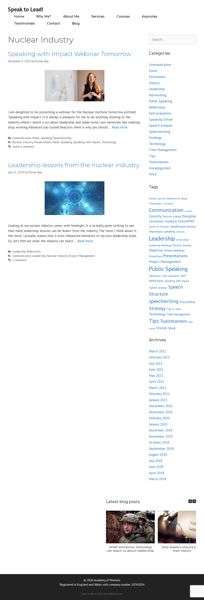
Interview (180, 231)
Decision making (171, 216)
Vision (161, 327)
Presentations (42, 142)
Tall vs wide (174, 309)
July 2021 (155, 363)
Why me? (43, 16)
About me (71, 16)
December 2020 (160, 406)
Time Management (163, 150)
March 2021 (157, 388)
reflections (155, 276)
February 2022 (159, 357)
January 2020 (158, 424)
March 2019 (157, 479)
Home (19, 16)
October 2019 (159, 442)
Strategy (155, 137)
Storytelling (187, 302)
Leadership (19, 251)
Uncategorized (159, 168)
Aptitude (162, 198)
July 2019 (155, 461)
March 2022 (157, 351)
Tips (152, 156)
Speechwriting (62, 138)
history (191, 226)
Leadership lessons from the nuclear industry (73, 165)
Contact (53, 23)
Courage (188, 211)
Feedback (171, 221)
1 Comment (19, 260)
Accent (153, 198)
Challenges (155, 203)
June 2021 (156, 369)
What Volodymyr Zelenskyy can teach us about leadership (130, 549)
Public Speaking (42, 138)
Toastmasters (159, 162)
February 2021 (159, 394)
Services (98, 16)
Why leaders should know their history (182, 549)
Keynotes (149, 16)
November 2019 (161, 436)
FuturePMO (186, 221)
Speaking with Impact (87, 142)
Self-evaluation (160, 113)
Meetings (167, 245)
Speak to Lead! (25, 9)
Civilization (168, 203)
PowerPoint (155, 256)
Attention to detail (177, 198)
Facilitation (157, 77)
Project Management (82, 256)
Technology (109, 142)
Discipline (189, 216)
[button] (194, 501)
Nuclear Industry (22, 142)
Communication (21, 138)
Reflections (34, 251)
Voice (153, 174)
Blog (75, 23)
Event (153, 71)
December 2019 (160, 430)
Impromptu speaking (162, 231)
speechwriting (163, 301)
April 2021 (156, 381)
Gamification (178, 226)
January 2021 (158, 400)
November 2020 (161, 412)
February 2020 (159, 418)
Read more (120, 127)
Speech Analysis (160, 125)
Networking (157, 95)
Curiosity (155, 216)
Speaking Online (161, 119)
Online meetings (174, 250)
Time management (178, 314)
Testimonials (24, 23)
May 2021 (156, 375)
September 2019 (161, 448)
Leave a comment (23, 146)
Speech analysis (158, 287)
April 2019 (156, 473)
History (154, 83)
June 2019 (156, 467)
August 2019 (158, 454)
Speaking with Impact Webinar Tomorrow (69, 54)
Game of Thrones (159, 226)
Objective (156, 250)
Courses (123, 16)
